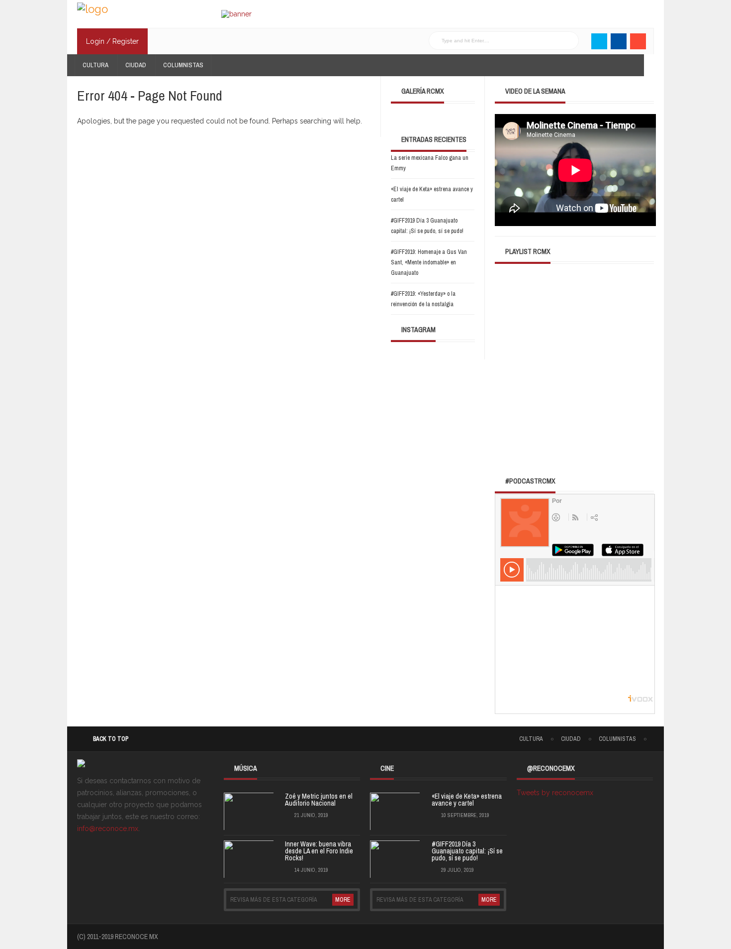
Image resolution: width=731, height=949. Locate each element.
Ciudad (135, 65)
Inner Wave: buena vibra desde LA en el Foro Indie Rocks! (319, 850)
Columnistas (183, 65)
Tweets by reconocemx (555, 793)
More (343, 900)
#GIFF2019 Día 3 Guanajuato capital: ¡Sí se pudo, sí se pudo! (467, 850)
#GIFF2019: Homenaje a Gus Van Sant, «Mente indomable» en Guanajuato (429, 262)
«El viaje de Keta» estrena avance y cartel (467, 800)
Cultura (95, 65)
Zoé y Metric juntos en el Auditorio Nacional (319, 800)
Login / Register (112, 41)
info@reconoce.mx (107, 828)
